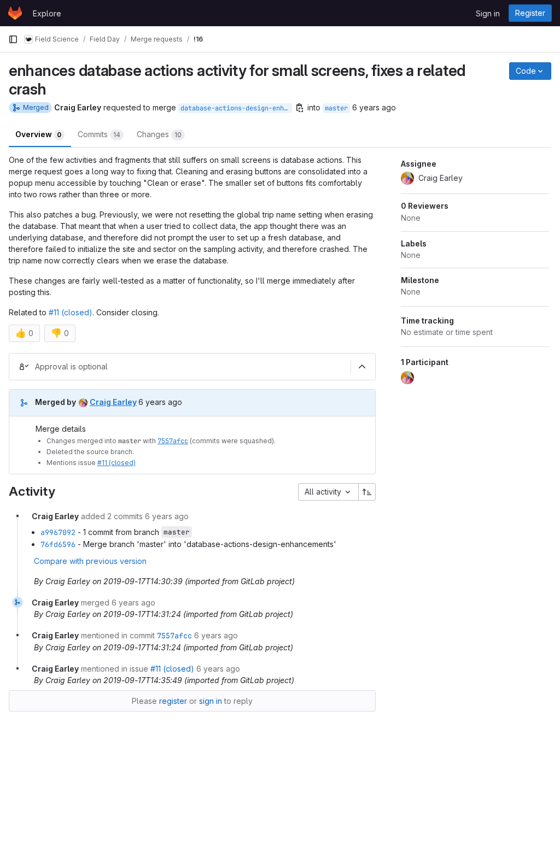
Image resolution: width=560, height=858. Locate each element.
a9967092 (57, 532)
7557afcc (173, 441)
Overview (38, 134)
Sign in (488, 13)
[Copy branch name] (299, 107)
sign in (210, 701)
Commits (99, 134)
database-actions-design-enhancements (236, 108)
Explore (47, 13)
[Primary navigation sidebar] (13, 39)
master (336, 108)
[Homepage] (15, 13)
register (173, 701)
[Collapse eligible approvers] (362, 366)
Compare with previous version (90, 561)
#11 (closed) (70, 312)
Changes (159, 134)
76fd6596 (57, 544)
